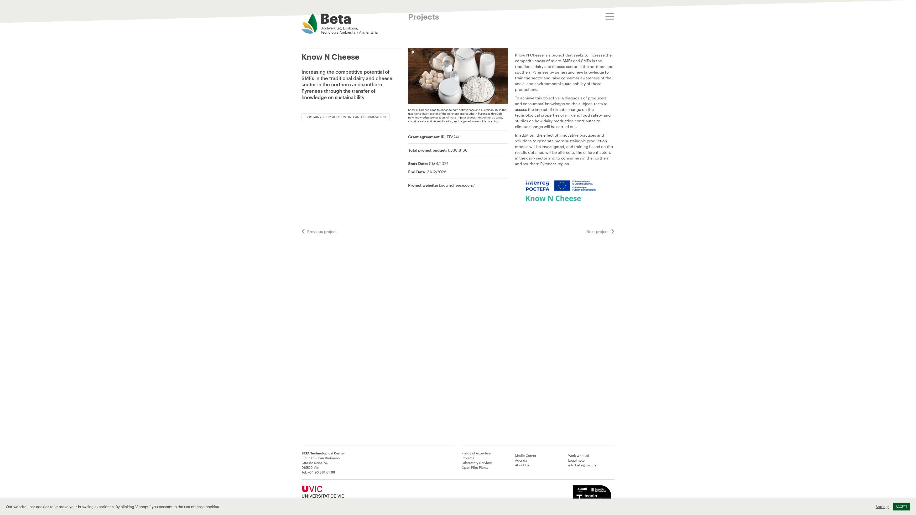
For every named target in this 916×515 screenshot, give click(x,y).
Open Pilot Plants (475, 467)
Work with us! (578, 455)
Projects (468, 458)
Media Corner (525, 455)
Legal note (576, 460)
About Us (522, 465)
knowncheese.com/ (457, 185)
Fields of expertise (476, 453)
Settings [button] (882, 507)
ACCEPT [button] (901, 507)
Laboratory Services (477, 463)
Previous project (322, 231)
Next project (597, 231)
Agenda (521, 460)
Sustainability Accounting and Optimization (346, 117)
